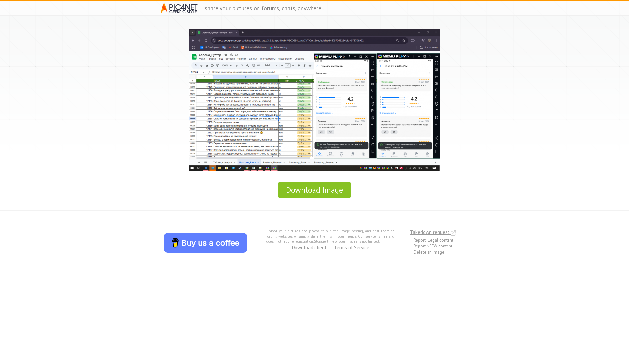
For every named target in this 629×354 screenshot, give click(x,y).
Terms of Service (351, 248)
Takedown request (430, 232)
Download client (309, 248)
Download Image (314, 190)
